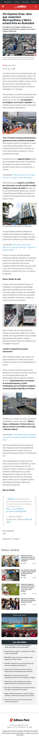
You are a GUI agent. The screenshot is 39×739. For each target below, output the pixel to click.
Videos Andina (10, 550)
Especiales (25, 2)
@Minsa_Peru (13, 499)
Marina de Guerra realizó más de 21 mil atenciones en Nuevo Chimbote (28, 558)
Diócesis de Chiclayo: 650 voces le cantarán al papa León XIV (28, 600)
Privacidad (34, 731)
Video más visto (19, 615)
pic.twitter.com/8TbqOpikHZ (16, 511)
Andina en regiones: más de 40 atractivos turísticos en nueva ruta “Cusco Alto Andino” (28, 588)
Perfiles (17, 2)
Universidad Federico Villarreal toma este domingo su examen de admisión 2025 (19, 437)
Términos (27, 731)
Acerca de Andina (17, 731)
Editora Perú (7, 731)
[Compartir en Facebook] (33, 563)
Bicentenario (8, 2)
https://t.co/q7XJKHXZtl (14, 509)
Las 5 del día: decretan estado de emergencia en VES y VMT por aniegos (28, 572)
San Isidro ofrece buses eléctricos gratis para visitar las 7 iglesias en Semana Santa (19, 247)
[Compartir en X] (35, 563)
